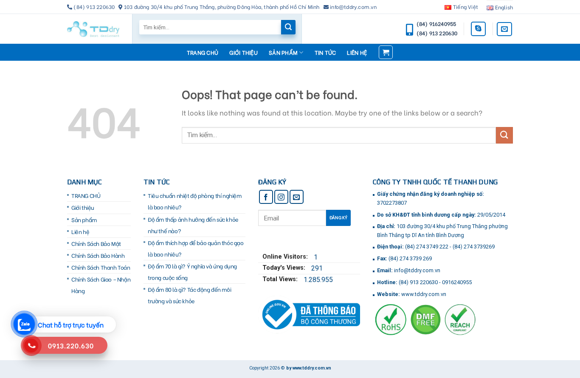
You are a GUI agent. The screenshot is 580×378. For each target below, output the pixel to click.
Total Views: (280, 279)
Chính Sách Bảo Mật (96, 243)
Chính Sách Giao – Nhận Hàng (100, 284)
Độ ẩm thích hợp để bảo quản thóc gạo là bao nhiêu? (196, 248)
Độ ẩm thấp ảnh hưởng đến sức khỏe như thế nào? (193, 224)
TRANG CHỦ (202, 52)
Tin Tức (325, 52)
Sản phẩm (283, 52)
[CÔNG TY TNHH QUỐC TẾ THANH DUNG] (93, 29)
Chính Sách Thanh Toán (100, 267)
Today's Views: (284, 267)
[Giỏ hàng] (386, 52)
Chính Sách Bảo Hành (97, 255)
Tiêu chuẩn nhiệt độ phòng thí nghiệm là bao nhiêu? (195, 201)
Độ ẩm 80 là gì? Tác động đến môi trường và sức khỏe (189, 295)
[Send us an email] (504, 29)
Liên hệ (357, 52)
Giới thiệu (243, 52)
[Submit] (504, 135)
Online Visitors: (286, 256)
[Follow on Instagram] (281, 197)
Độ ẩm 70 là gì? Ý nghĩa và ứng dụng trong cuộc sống (192, 271)
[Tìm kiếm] (288, 27)
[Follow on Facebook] (266, 197)
